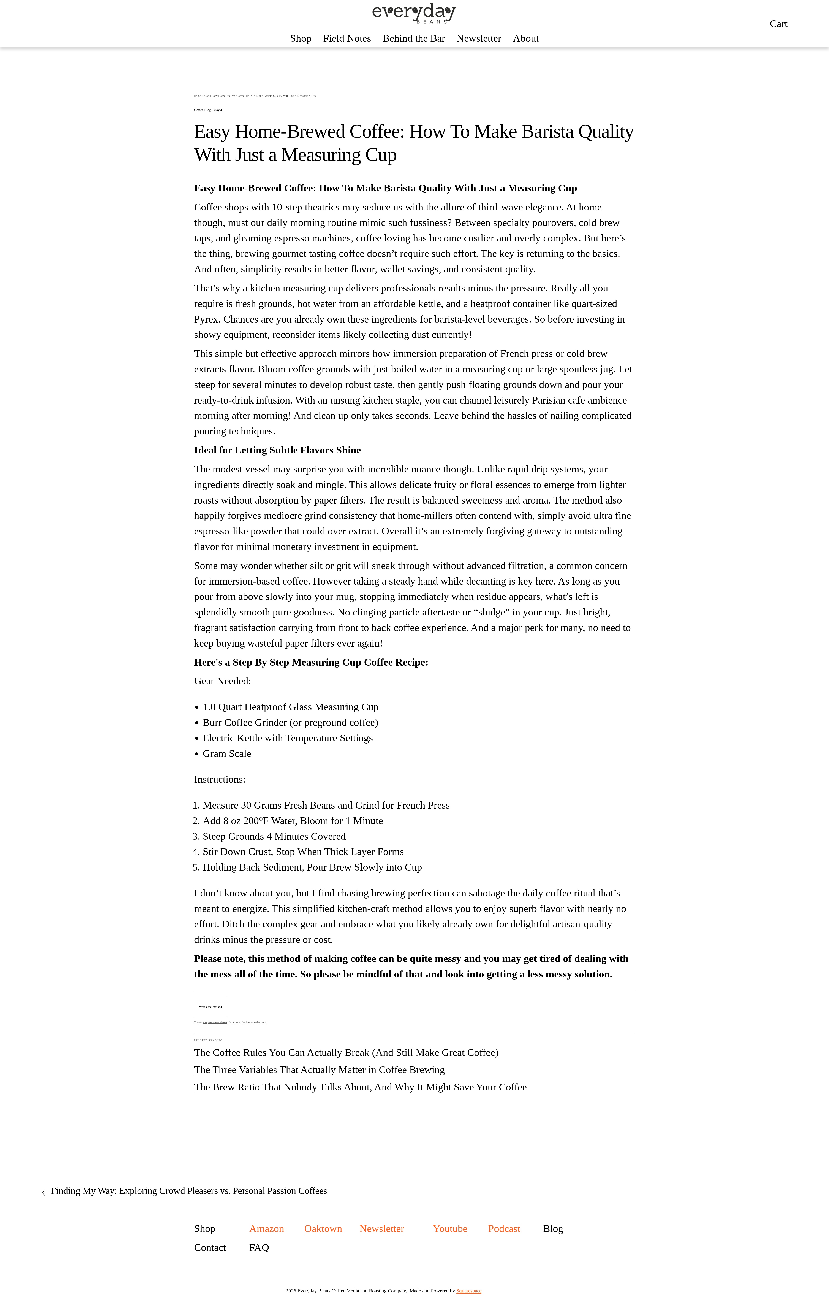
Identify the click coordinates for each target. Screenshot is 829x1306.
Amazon (266, 1228)
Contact (210, 1247)
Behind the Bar (414, 38)
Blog (206, 95)
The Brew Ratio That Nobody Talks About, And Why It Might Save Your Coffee (360, 1087)
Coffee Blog (202, 110)
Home (197, 95)
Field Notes (347, 38)
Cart (779, 23)
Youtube (450, 1228)
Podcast (504, 1228)
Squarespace (468, 1290)
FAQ (259, 1247)
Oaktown (323, 1228)
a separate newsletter (215, 1022)
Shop (301, 38)
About (526, 38)
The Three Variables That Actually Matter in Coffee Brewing (319, 1069)
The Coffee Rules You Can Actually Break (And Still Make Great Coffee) (346, 1052)
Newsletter (479, 38)
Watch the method (210, 1007)
